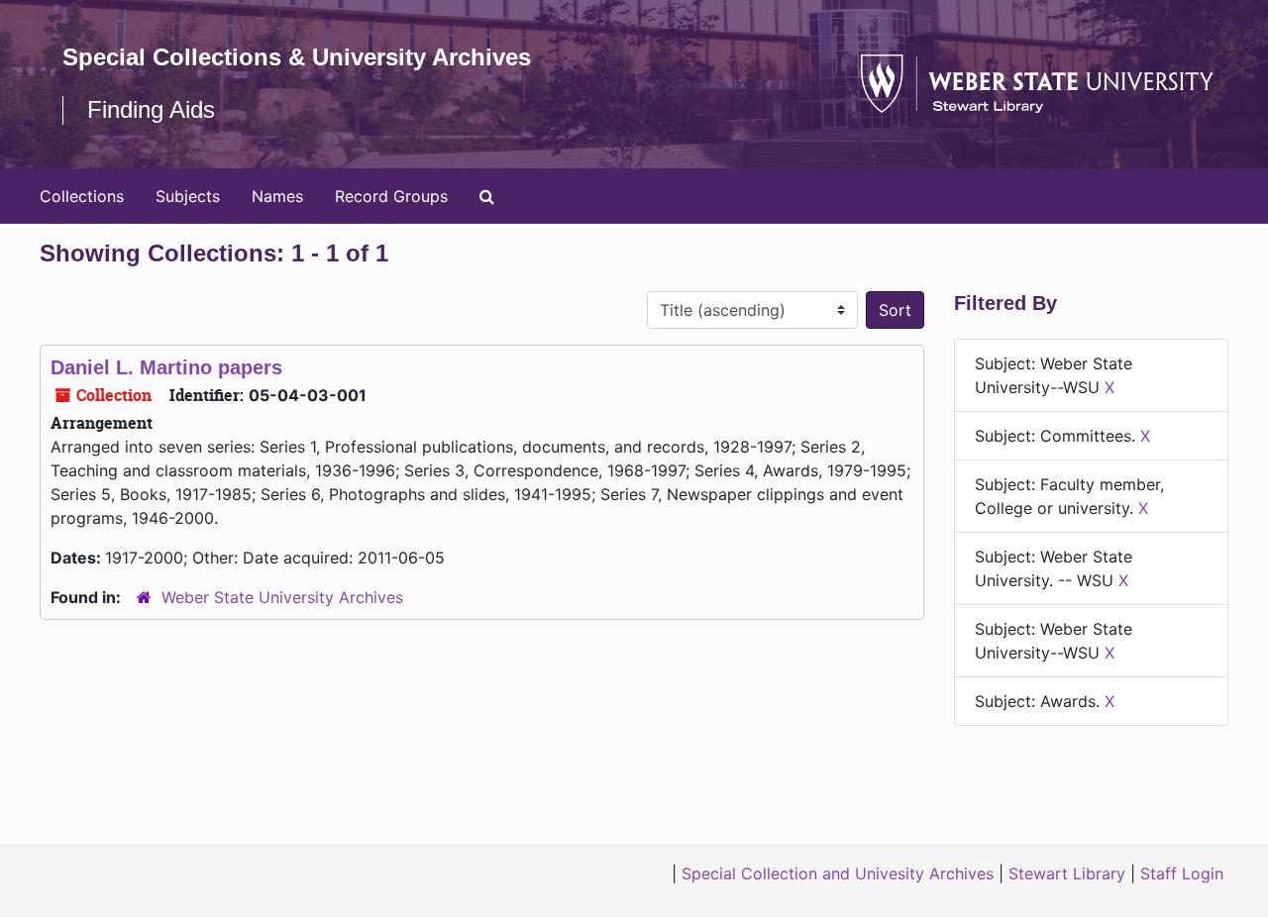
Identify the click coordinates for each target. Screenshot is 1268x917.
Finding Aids (151, 109)
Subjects (188, 196)
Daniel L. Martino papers (166, 367)
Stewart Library (1066, 873)
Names (277, 196)
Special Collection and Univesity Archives (838, 873)
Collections (82, 196)
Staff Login (1181, 873)
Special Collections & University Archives (296, 57)
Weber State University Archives (282, 597)
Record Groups (391, 196)
